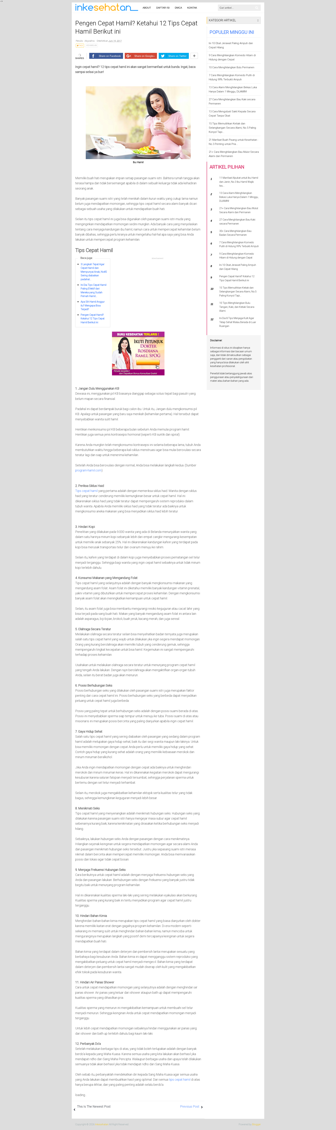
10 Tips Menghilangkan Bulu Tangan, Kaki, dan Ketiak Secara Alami (236, 307)
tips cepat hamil (179, 1079)
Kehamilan (91, 45)
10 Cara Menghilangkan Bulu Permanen (231, 67)
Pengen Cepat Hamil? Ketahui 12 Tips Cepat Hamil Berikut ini (92, 318)
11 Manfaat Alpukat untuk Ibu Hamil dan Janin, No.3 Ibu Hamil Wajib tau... (238, 181)
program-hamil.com (88, 470)
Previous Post (189, 1106)
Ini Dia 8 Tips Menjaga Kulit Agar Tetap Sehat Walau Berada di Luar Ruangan (237, 322)
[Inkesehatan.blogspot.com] (103, 7)
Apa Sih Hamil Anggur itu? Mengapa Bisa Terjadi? (93, 305)
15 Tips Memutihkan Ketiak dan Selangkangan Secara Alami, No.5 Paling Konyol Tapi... (232, 128)
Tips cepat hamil (86, 491)
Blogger (256, 1124)
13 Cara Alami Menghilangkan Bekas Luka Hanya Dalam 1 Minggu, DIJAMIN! (238, 197)
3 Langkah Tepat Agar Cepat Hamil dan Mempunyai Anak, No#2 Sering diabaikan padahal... (94, 272)
